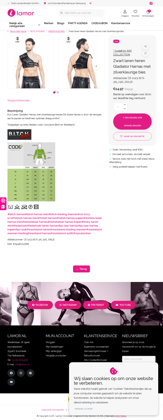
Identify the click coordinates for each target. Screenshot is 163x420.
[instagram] (21, 373)
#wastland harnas (39, 233)
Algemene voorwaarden (52, 410)
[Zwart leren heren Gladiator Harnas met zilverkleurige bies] (30, 62)
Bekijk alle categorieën (17, 25)
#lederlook (20, 225)
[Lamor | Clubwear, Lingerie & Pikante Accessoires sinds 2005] (20, 12)
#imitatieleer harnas (35, 221)
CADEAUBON (99, 23)
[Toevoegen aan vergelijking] (145, 53)
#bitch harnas (16, 214)
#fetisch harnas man (25, 218)
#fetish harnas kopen (69, 218)
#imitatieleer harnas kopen (65, 221)
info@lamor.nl (22, 364)
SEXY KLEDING (37, 31)
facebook (42, 305)
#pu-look (21, 229)
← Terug (81, 268)
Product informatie (18, 100)
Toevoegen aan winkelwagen (132, 121)
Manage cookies (84, 409)
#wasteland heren (38, 229)
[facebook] (11, 373)
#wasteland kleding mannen (68, 229)
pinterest (97, 305)
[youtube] (11, 382)
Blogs (60, 23)
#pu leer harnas (68, 225)
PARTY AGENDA (78, 23)
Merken (48, 23)
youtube (125, 305)
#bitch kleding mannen (63, 214)
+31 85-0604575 (20, 360)
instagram (69, 305)
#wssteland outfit (62, 233)
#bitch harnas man (37, 214)
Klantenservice (120, 23)
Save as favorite (134, 136)
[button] (145, 46)
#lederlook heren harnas (42, 225)
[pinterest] (30, 373)
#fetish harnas (47, 218)
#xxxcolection (82, 233)
